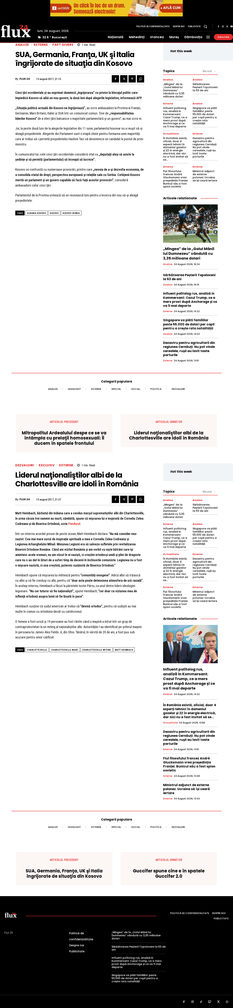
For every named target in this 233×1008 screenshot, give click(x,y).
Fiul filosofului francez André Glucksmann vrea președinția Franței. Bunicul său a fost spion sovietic (175, 178)
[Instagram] (223, 26)
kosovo (54, 213)
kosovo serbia (71, 213)
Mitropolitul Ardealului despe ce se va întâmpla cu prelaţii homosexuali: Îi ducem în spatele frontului (64, 438)
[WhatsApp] (140, 78)
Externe (41, 44)
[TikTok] (201, 1002)
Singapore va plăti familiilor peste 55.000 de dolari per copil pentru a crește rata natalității (205, 115)
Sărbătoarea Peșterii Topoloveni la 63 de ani (205, 87)
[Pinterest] (132, 78)
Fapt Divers (63, 44)
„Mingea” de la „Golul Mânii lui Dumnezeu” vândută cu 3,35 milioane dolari (173, 90)
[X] (227, 26)
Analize (22, 44)
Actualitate (171, 134)
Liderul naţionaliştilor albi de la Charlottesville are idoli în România (169, 435)
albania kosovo (36, 213)
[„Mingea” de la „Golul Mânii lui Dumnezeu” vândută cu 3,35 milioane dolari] (190, 223)
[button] (205, 26)
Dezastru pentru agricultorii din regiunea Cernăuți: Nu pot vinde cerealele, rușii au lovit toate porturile (205, 147)
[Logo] (10, 914)
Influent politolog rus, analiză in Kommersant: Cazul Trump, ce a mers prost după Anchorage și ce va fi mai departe (175, 117)
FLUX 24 (24, 78)
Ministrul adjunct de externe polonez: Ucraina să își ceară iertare (205, 175)
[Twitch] (209, 1002)
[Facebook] (218, 26)
